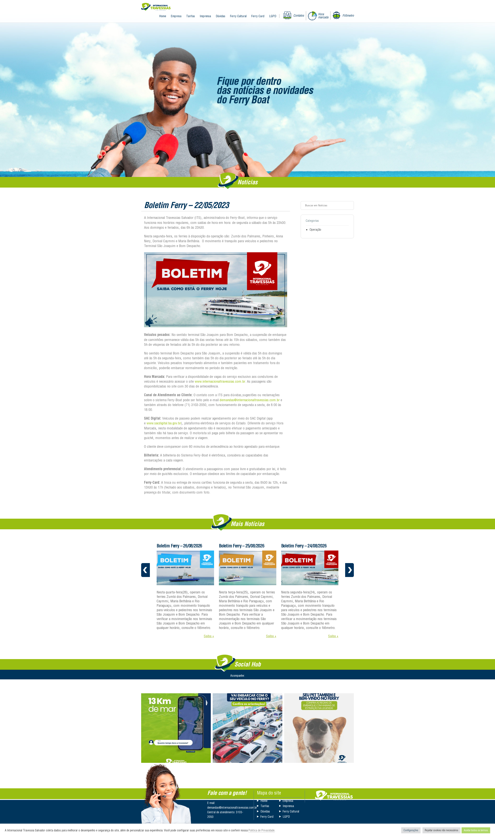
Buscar (350, 205)
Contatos (298, 15)
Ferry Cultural (238, 16)
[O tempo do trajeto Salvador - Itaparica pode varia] (176, 728)
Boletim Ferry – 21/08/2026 (303, 546)
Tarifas (190, 16)
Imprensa (205, 16)
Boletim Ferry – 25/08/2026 (179, 546)
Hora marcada (323, 15)
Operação (315, 229)
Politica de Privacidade (261, 830)
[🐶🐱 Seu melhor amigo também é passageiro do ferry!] (319, 728)
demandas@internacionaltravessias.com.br (250, 400)
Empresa (176, 16)
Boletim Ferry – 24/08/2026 (241, 546)
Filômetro (348, 15)
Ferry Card (257, 16)
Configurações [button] (411, 830)
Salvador (334, 795)
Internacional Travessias (156, 7)
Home (162, 16)
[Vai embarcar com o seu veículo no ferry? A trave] (247, 728)
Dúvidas (220, 16)
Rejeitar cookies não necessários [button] (441, 830)
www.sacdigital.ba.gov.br (164, 423)
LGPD (272, 16)
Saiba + (209, 636)
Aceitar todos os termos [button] (476, 830)
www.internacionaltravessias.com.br (220, 381)
